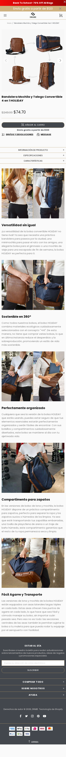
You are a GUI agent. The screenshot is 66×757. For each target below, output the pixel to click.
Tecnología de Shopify (51, 709)
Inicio (9, 23)
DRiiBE (33, 15)
